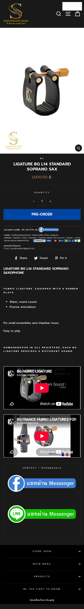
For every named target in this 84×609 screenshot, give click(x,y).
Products (42, 576)
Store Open (42, 551)
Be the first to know (41, 589)
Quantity (42, 192)
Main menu (42, 563)
